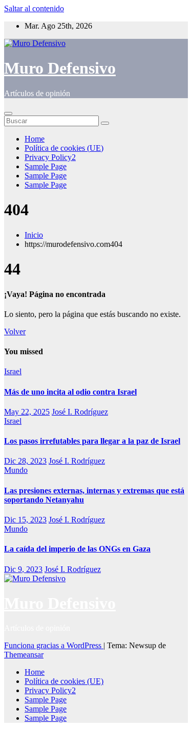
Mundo (16, 470)
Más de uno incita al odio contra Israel (70, 391)
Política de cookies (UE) (64, 148)
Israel (13, 371)
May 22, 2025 (27, 411)
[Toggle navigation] (8, 113)
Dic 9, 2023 (23, 569)
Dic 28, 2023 (25, 460)
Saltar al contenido (34, 8)
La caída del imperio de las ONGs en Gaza (77, 548)
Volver (15, 331)
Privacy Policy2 (50, 157)
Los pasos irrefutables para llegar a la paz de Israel (92, 441)
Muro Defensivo (60, 68)
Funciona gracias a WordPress (53, 645)
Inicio (34, 235)
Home (35, 138)
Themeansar (24, 654)
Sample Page (46, 166)
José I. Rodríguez (80, 411)
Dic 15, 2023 (25, 519)
